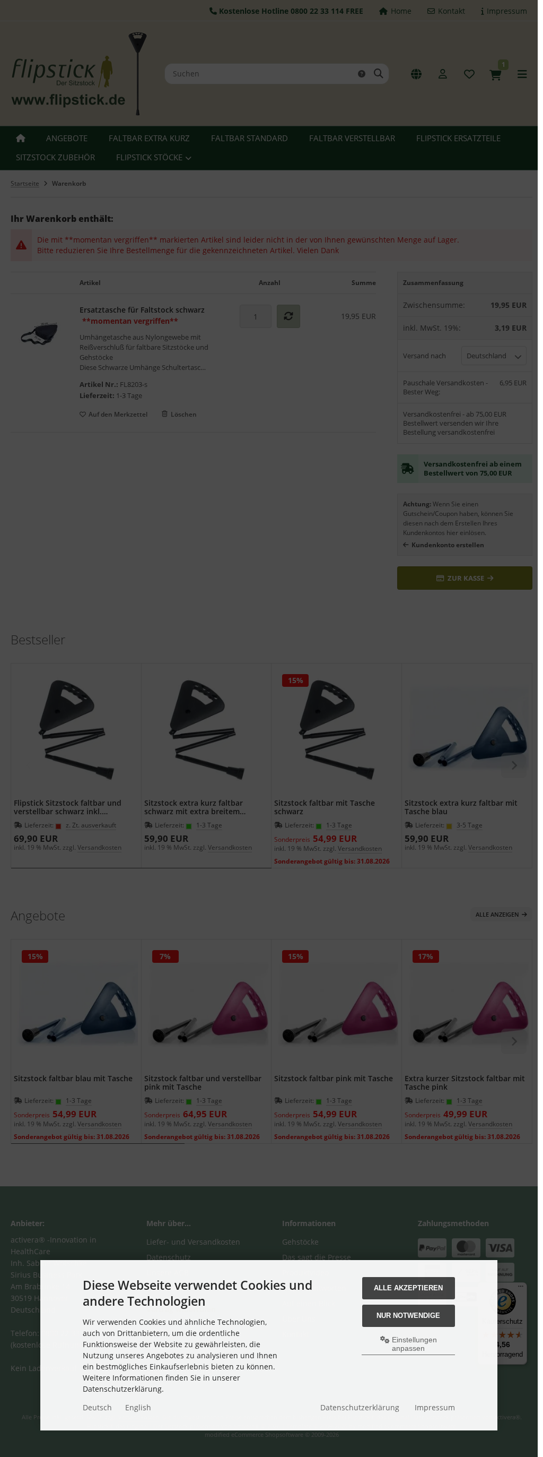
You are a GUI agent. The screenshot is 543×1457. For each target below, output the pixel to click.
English (138, 1407)
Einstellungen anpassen (413, 1343)
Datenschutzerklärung (359, 1407)
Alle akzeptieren (408, 1288)
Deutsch (97, 1407)
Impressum (435, 1407)
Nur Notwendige (408, 1316)
